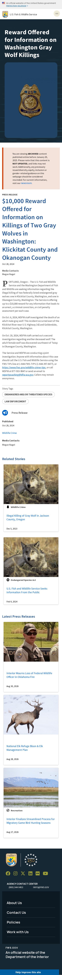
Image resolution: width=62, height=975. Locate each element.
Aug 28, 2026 (12, 759)
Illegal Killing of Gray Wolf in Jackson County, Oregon (27, 517)
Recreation (16, 810)
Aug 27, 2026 (12, 832)
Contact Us (16, 912)
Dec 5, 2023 (11, 528)
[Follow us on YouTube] (46, 873)
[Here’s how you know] (31, 4)
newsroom (26, 183)
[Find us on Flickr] (39, 873)
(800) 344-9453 (16, 887)
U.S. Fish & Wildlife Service (23, 14)
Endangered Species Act (23, 580)
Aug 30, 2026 (12, 686)
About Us (14, 902)
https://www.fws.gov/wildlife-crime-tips (24, 367)
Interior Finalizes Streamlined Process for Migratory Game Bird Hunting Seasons (30, 821)
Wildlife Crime (9, 433)
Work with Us (18, 931)
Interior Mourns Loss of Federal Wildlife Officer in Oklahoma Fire (29, 675)
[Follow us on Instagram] (16, 873)
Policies (13, 922)
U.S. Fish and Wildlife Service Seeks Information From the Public (26, 590)
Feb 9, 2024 (11, 601)
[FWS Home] (5, 14)
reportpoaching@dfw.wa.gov (17, 374)
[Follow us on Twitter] (24, 873)
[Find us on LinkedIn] (31, 873)
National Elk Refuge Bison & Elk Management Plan (24, 748)
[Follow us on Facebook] (9, 873)
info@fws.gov (41, 887)
